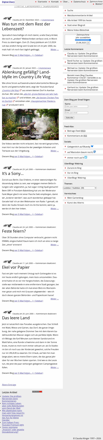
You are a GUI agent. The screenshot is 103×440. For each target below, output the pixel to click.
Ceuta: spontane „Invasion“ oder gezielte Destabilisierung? (13, 429)
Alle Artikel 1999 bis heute (79, 20)
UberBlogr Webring (76, 178)
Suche (70, 10)
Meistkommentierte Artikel (80, 15)
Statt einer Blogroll (76, 25)
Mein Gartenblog (75, 198)
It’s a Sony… (13, 173)
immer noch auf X (76, 158)
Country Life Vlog (11, 90)
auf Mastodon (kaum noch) (80, 152)
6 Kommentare (48, 20)
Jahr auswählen (83, 37)
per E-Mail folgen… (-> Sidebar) (28, 55)
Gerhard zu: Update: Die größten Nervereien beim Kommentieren (82, 88)
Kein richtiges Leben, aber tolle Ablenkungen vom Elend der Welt (13, 405)
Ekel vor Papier (16, 267)
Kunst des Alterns (75, 203)
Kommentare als (77, 136)
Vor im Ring (72, 173)
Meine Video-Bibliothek (78, 30)
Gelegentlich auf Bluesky (79, 147)
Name (67, 104)
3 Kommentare (44, 68)
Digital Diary (7, 2)
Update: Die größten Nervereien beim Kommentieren (11, 398)
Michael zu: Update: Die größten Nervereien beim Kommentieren (82, 69)
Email (67, 110)
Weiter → (55, 49)
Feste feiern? (14, 231)
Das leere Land (16, 318)
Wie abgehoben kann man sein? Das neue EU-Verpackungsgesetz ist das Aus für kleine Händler (13, 415)
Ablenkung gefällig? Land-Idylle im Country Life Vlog (26, 74)
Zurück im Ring (74, 168)
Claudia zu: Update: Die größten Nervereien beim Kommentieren (82, 54)
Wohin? (98, 4)
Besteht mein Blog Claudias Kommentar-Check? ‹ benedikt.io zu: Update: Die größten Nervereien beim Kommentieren (84, 79)
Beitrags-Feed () (76, 131)
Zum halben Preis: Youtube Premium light (13, 423)
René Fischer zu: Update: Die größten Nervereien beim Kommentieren (84, 62)
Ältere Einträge (9, 385)
